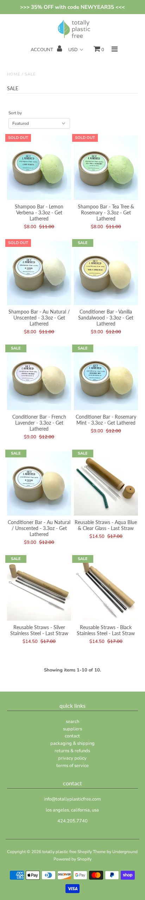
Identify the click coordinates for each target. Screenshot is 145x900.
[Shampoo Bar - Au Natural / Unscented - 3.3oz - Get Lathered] (39, 273)
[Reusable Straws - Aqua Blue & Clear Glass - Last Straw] (106, 483)
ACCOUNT (42, 50)
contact (72, 736)
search (72, 721)
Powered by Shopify (72, 859)
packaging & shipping (72, 743)
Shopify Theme (91, 852)
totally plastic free (59, 852)
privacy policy (72, 758)
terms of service (72, 765)
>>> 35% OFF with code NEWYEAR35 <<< (72, 7)
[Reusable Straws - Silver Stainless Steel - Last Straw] (39, 589)
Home (13, 74)
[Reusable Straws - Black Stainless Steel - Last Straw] (106, 589)
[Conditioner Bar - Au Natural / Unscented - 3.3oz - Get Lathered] (39, 483)
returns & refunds (72, 751)
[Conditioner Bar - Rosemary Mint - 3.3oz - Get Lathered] (106, 378)
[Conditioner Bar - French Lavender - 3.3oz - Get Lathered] (39, 378)
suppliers (72, 729)
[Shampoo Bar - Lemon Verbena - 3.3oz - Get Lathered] (39, 168)
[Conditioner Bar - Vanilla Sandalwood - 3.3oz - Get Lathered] (106, 273)
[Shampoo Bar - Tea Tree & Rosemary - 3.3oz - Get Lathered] (106, 168)
